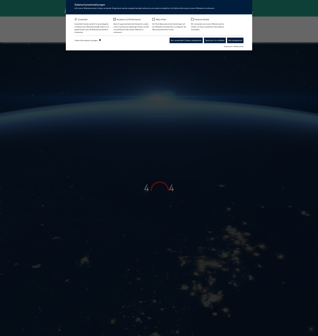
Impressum (228, 46)
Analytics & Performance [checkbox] (129, 19)
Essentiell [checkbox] (82, 19)
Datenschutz (238, 46)
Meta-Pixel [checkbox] (161, 19)
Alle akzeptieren (235, 40)
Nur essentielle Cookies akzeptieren (186, 40)
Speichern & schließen (215, 40)
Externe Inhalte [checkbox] (202, 19)
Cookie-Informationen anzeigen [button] (86, 40)
